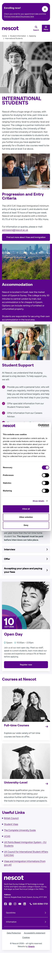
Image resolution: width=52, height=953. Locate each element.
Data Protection (14, 933)
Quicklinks (10, 912)
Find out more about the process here (19, 16)
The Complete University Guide (20, 830)
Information (11, 922)
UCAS (7, 836)
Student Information (18, 36)
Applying (32, 36)
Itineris (31, 946)
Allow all (26, 509)
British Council (11, 818)
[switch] (45, 475)
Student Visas (11, 824)
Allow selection (26, 517)
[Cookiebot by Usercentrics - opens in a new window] (38, 425)
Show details (38, 501)
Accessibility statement (34, 933)
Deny (26, 525)
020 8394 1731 (40, 903)
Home (4, 36)
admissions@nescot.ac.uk (15, 230)
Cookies (26, 937)
